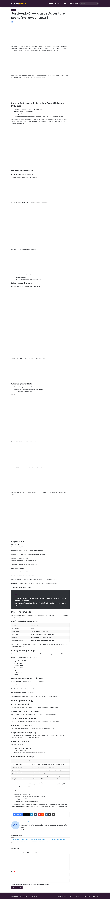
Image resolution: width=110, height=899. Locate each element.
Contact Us (58, 3)
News (76, 3)
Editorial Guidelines (86, 896)
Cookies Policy (72, 896)
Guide (64, 3)
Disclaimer (78, 896)
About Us (51, 3)
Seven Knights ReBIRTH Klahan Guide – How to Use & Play (19, 840)
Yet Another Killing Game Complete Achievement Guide (39, 840)
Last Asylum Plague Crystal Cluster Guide (59, 840)
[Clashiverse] (18, 3)
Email (13, 878)
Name (13, 871)
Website (43, 878)
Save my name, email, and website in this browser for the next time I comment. (31, 884)
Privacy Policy (95, 896)
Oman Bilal (16, 21)
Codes (71, 3)
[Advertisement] (40, 34)
